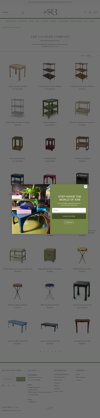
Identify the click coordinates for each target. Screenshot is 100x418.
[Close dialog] (85, 186)
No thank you (69, 222)
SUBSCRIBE (69, 216)
